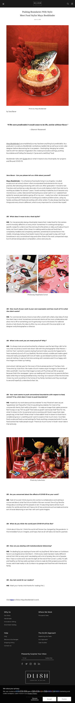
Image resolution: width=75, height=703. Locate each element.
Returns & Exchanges (11, 639)
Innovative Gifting (10, 622)
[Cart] (72, 3)
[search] (68, 3)
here (12, 600)
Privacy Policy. (32, 693)
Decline (64, 699)
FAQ (5, 636)
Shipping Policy (9, 642)
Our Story (7, 615)
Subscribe (48, 658)
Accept (49, 699)
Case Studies (42, 642)
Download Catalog (10, 625)
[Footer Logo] (38, 677)
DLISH (25, 159)
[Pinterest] (34, 664)
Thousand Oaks (43, 615)
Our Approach (43, 639)
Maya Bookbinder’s (13, 144)
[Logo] (37, 3)
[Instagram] (30, 664)
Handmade (8, 618)
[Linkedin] (39, 664)
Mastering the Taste (45, 636)
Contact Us (7, 646)
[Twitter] (26, 664)
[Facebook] (22, 664)
